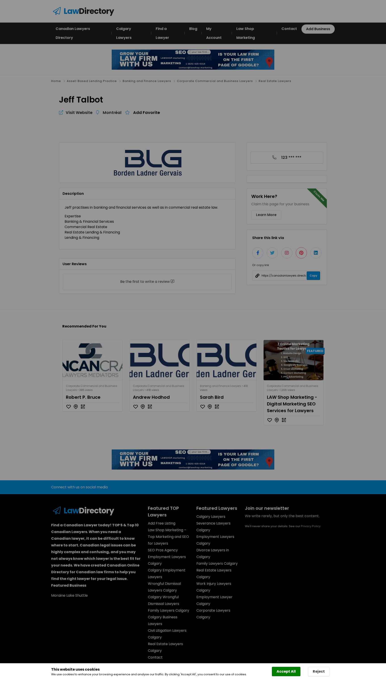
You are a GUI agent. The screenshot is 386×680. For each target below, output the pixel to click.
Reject (319, 671)
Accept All (286, 671)
